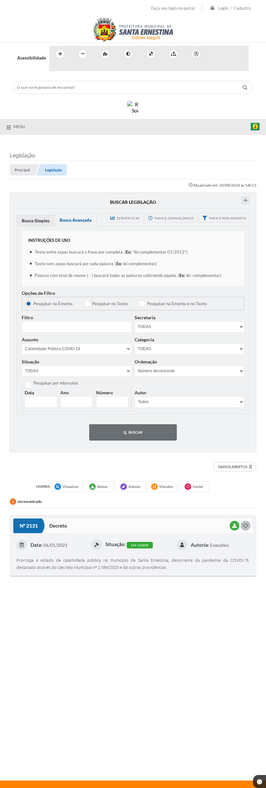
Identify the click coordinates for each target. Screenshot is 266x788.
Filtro (27, 317)
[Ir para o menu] (229, 54)
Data (29, 392)
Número (104, 392)
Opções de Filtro (38, 293)
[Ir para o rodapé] (70, 67)
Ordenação (146, 361)
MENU (19, 126)
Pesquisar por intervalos (55, 383)
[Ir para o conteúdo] (214, 54)
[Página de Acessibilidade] (196, 54)
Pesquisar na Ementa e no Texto (177, 303)
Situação (30, 361)
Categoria (144, 339)
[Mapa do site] (173, 54)
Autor (141, 392)
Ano (64, 392)
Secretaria (145, 317)
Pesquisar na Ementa (53, 303)
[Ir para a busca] (55, 67)
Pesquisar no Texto (109, 303)
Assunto (30, 339)
